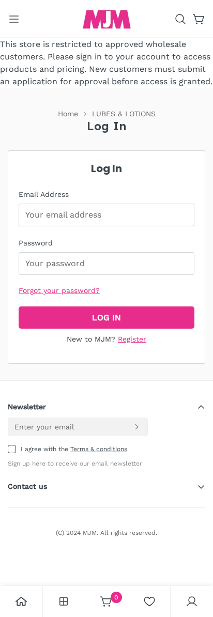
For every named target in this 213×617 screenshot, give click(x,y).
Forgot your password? (59, 290)
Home (68, 114)
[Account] (192, 601)
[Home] (21, 601)
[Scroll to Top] (194, 562)
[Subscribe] (136, 427)
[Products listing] (63, 601)
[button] (180, 19)
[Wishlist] (149, 601)
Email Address (44, 194)
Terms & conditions (98, 449)
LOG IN (106, 317)
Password (36, 243)
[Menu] (14, 19)
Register (132, 339)
